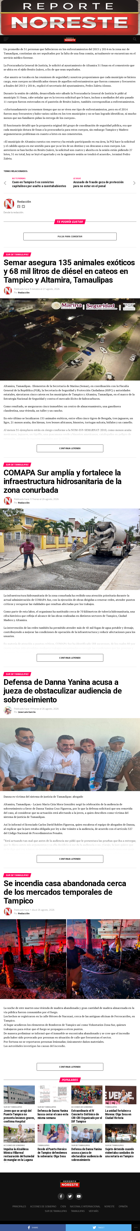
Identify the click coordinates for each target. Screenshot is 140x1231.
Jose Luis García (27, 712)
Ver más (94, 1211)
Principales (19, 1206)
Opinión (123, 1206)
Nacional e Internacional (85, 1206)
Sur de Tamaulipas (56, 1211)
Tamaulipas (78, 1211)
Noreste (109, 1206)
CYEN (63, 1206)
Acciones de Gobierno (43, 1206)
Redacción (24, 201)
